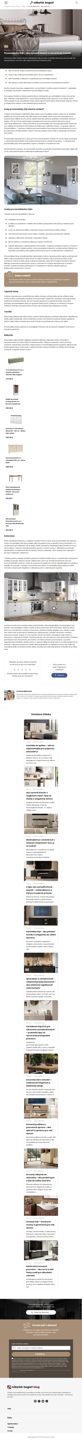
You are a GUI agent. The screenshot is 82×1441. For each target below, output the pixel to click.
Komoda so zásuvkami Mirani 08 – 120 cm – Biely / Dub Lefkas (16, 431)
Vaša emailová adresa (20, 1344)
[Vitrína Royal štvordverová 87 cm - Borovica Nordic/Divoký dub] (16, 509)
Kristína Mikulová (19, 50)
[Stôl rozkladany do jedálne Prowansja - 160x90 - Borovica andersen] (16, 478)
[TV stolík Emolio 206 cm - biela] (57, 186)
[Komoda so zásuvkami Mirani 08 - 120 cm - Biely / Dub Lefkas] (16, 419)
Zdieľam (60, 675)
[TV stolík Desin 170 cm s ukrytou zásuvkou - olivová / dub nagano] (16, 361)
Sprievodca (12, 1424)
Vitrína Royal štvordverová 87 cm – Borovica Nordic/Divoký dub (15, 522)
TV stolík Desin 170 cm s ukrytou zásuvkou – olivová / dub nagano (14, 372)
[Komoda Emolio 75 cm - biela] (45, 183)
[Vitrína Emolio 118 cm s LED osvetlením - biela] (74, 182)
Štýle (9, 1418)
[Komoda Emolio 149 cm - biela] (21, 183)
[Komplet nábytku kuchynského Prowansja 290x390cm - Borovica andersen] (54, 608)
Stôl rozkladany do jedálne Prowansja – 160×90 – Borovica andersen (13, 490)
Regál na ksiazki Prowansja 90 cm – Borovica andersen (13, 401)
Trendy (10, 1427)
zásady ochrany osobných (26, 1370)
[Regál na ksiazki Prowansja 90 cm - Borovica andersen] (16, 390)
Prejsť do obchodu (41, 1312)
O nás (9, 1431)
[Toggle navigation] (6, 3)
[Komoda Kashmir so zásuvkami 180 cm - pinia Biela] (16, 448)
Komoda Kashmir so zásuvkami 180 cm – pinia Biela (15, 460)
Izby (9, 1408)
